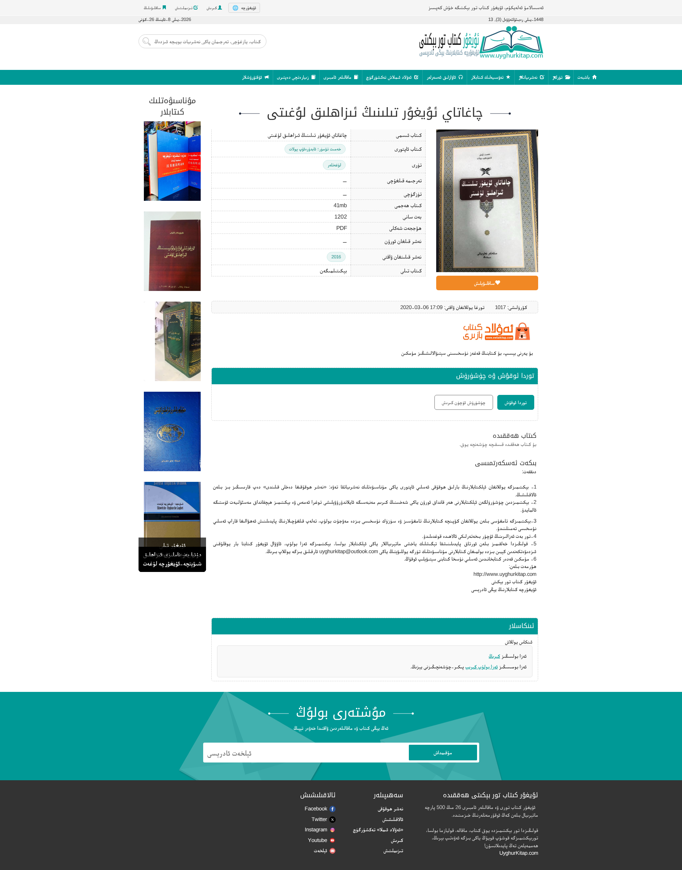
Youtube (317, 840)
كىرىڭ (494, 656)
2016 (336, 256)
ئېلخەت (320, 850)
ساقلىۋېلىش (484, 283)
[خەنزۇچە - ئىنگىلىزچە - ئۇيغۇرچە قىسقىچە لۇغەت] (172, 161)
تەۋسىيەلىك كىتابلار (488, 77)
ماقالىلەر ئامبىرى (338, 77)
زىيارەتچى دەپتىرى (293, 77)
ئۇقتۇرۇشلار (253, 77)
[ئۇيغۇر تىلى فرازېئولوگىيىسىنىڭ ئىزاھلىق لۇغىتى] (172, 251)
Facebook (316, 808)
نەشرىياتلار (529, 77)
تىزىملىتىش (184, 7)
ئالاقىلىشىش (393, 819)
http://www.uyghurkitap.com (504, 574)
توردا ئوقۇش (516, 402)
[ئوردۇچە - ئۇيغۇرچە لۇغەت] (172, 341)
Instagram (316, 829)
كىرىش (212, 7)
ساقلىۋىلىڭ (153, 7)
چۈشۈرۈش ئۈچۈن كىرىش (464, 402)
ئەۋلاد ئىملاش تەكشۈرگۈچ (389, 77)
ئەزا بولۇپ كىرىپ (481, 666)
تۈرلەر (558, 77)
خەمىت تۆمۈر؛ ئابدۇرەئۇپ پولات (315, 149)
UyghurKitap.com (518, 853)
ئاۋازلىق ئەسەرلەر (442, 77)
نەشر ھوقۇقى (390, 808)
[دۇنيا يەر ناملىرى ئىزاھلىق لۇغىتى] (172, 431)
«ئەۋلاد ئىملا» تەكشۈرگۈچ (378, 829)
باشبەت (584, 77)
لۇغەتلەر (334, 164)
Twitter (319, 819)
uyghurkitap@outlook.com (348, 551)
